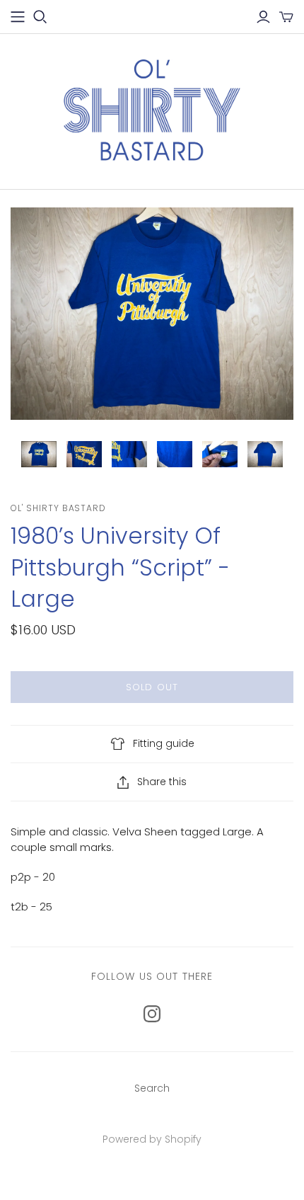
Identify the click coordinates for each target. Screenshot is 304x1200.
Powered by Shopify (152, 1139)
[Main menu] (18, 17)
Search (152, 1088)
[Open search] (40, 17)
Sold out (151, 687)
